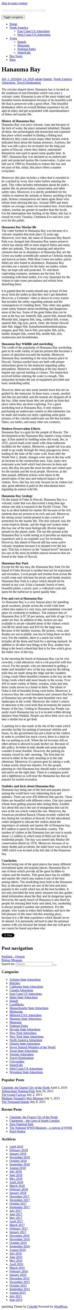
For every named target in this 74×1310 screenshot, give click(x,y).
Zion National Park (21, 1124)
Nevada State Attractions (24, 1029)
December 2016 (19, 1235)
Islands (21, 42)
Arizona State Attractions (25, 979)
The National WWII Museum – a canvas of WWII (40, 1127)
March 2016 (17, 1267)
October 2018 (18, 1161)
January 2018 (17, 1193)
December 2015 (19, 1278)
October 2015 (18, 1285)
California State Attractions (26, 986)
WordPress (60, 1306)
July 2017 (15, 1210)
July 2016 (15, 1253)
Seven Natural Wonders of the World (32, 1047)
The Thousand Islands (15, 1102)
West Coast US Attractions (34, 34)
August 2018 (17, 1168)
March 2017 (17, 1225)
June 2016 (15, 1257)
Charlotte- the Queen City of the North (26, 1087)
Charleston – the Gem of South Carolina (34, 1120)
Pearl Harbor (17, 1131)
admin (38, 79)
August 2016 (17, 1250)
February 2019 (18, 1150)
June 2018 (15, 1175)
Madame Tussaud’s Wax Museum (23, 1098)
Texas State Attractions (23, 1050)
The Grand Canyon (14, 1094)
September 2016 (19, 1246)
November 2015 (19, 1282)
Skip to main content (14, 3)
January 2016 (17, 1275)
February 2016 (18, 1271)
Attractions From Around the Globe (24, 10)
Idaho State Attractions (23, 997)
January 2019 (17, 1153)
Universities (16, 1061)
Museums (23, 45)
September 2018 (19, 1164)
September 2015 (19, 1289)
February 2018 (18, 1189)
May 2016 (15, 1260)
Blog (12, 59)
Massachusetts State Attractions (28, 1008)
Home (13, 24)
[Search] (54, 965)
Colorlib (32, 1306)
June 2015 (15, 1299)
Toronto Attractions (21, 1054)
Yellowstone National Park (18, 1091)
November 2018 (19, 1157)
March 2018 (17, 1185)
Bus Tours (15, 56)
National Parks (26, 49)
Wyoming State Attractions (26, 1072)
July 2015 (15, 1296)
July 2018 (15, 1171)
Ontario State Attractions (24, 1043)
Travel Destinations (29, 82)
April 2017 (16, 1221)
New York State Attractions (26, 1036)
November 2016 (19, 1239)
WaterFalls (24, 52)
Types (13, 38)
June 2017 (15, 1214)
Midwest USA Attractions (25, 1015)
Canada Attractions (21, 990)
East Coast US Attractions (33, 31)
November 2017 (19, 1200)
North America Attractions (25, 1040)
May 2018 (15, 1178)
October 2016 (18, 1242)
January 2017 (17, 1232)
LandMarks (16, 1004)
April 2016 (16, 1264)
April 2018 (16, 1182)
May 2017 (15, 1218)
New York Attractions (23, 1033)
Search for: (8, 964)
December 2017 (19, 1196)
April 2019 (16, 1146)
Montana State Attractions (25, 1018)
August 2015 (17, 1292)
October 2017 (18, 1203)
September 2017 (19, 1207)
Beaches (14, 983)
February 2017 (18, 1228)
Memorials (16, 1011)
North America (18, 27)
